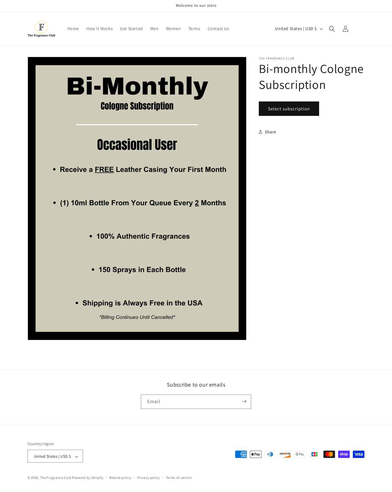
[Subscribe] (244, 401)
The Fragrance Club (55, 478)
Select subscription (289, 109)
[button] (332, 29)
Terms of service (179, 478)
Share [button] (270, 131)
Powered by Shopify (88, 478)
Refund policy (120, 478)
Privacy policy (148, 478)
